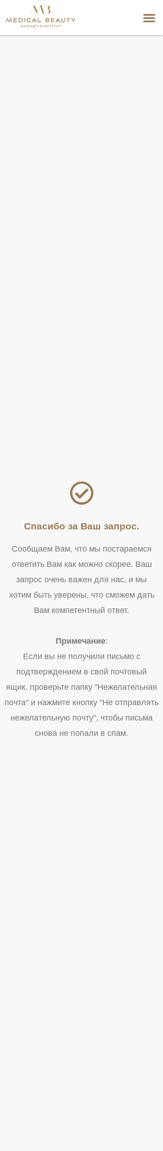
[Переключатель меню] (149, 17)
